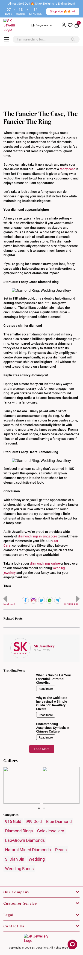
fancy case (67, 169)
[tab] (39, 808)
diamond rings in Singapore (37, 536)
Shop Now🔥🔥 (60, 11)
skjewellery (22, 770)
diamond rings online (45, 563)
